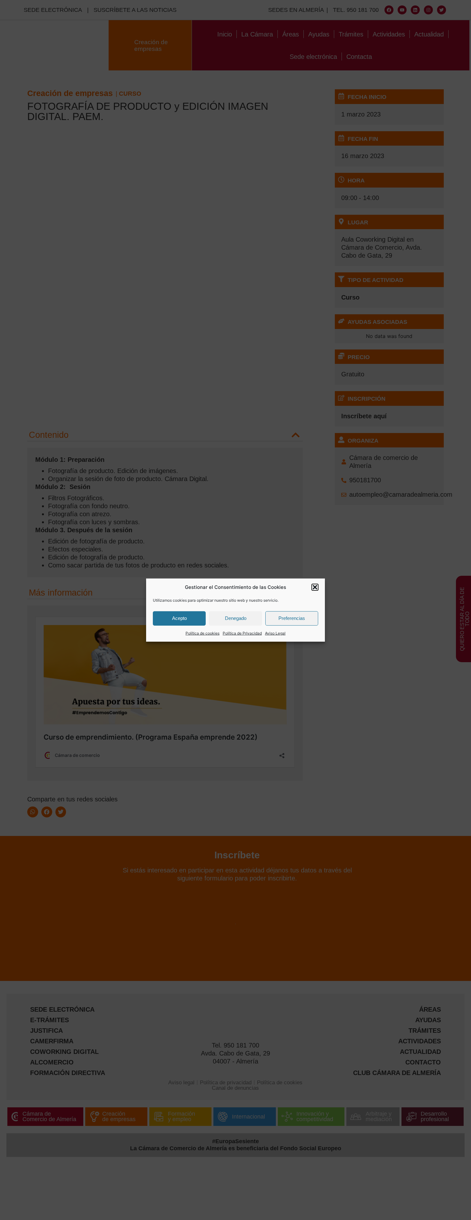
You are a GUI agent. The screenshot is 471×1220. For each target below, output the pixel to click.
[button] (315, 587)
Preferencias (291, 618)
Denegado (235, 618)
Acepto (179, 618)
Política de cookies (202, 632)
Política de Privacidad (242, 632)
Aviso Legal (275, 632)
